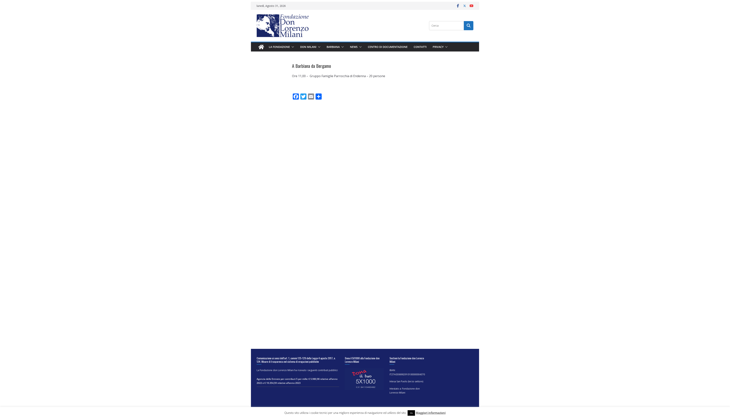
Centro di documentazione (388, 47)
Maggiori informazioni (431, 413)
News (354, 47)
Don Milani (308, 47)
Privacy (438, 47)
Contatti (420, 47)
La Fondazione (279, 47)
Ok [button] (411, 413)
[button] (292, 47)
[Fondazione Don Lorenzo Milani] (261, 46)
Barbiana (333, 47)
